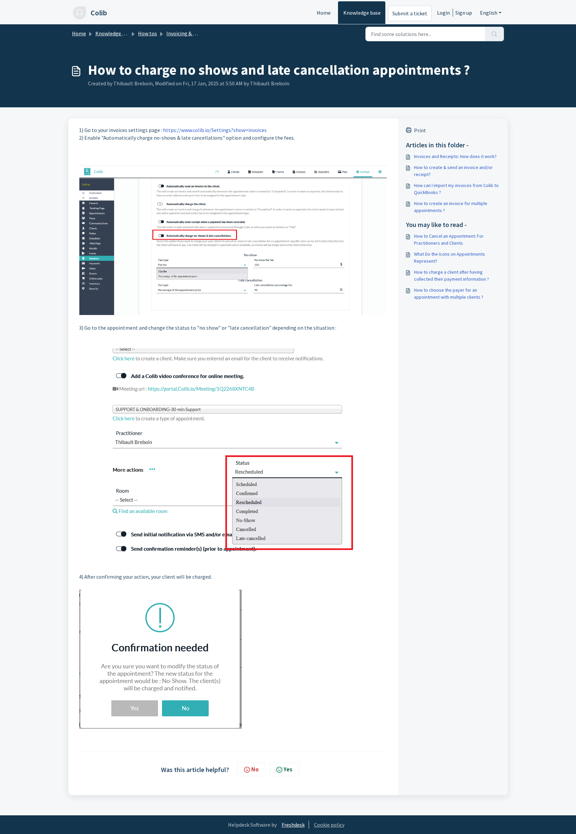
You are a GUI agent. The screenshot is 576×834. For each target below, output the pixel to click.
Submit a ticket (409, 13)
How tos (147, 33)
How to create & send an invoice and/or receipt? (453, 170)
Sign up (463, 12)
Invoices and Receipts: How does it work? (455, 156)
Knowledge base (362, 12)
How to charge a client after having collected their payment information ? (451, 275)
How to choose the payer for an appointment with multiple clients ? (448, 293)
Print (420, 130)
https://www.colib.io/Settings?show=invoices (215, 130)
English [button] (488, 12)
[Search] (494, 34)
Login (443, 12)
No (255, 769)
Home (324, 12)
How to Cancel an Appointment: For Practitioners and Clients (449, 239)
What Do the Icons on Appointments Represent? (449, 257)
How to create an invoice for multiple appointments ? (450, 206)
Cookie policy (329, 824)
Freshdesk (293, 824)
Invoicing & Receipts (189, 33)
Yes (288, 769)
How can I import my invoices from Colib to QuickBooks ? (456, 188)
